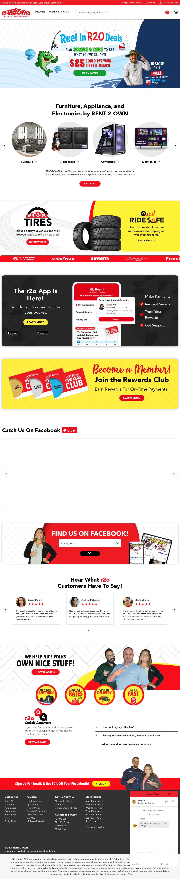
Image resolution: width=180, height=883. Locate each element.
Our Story (60, 804)
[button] (4, 145)
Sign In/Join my (132, 2)
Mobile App (61, 829)
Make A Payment (170, 2)
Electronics (10, 814)
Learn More (35, 322)
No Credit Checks (64, 801)
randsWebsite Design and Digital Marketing (30, 851)
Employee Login (35, 801)
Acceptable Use (35, 814)
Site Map (31, 817)
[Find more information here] (153, 829)
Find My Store (62, 822)
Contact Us (60, 825)
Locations (54, 12)
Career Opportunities (66, 807)
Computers (10, 811)
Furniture (9, 804)
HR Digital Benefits (36, 821)
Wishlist (151, 2)
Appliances (10, 807)
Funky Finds (11, 821)
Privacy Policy (33, 807)
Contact (65, 12)
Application (32, 804)
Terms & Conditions (37, 811)
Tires (7, 817)
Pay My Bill (60, 818)
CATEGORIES (40, 12)
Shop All (9, 801)
